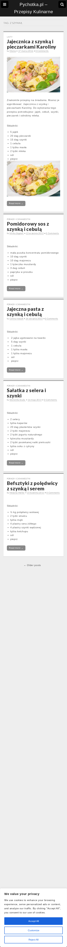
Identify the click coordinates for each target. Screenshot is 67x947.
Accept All (33, 921)
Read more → (16, 203)
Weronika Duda (18, 399)
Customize (33, 930)
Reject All (33, 939)
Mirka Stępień (17, 233)
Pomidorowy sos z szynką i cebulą (28, 226)
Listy (10, 37)
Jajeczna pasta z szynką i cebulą (25, 311)
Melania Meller (17, 492)
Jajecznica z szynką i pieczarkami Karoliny (31, 44)
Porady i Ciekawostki (18, 219)
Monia (13, 51)
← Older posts (32, 565)
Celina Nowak (16, 318)
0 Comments (42, 51)
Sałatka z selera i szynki (26, 392)
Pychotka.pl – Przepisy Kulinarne (33, 8)
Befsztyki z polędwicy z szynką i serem (32, 485)
